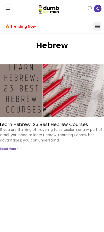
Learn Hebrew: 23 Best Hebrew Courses (44, 124)
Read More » (9, 149)
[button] (97, 26)
